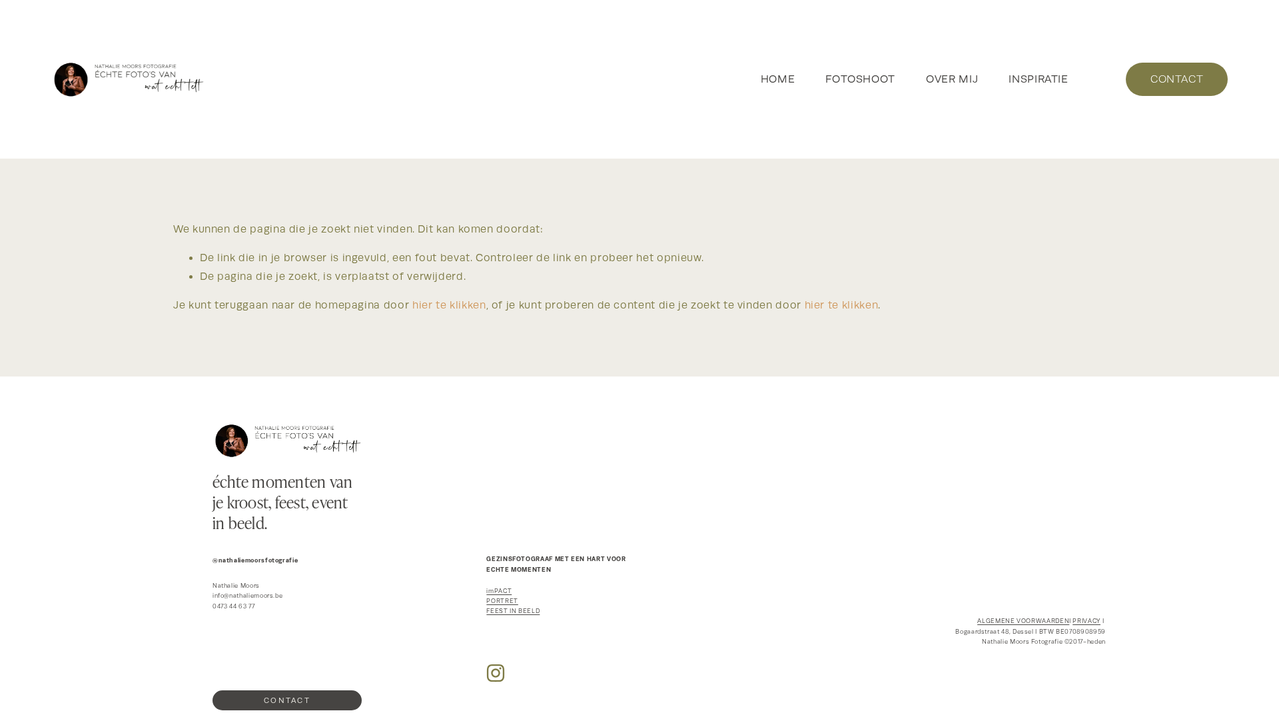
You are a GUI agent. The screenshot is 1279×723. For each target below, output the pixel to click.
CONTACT (1176, 79)
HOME (778, 79)
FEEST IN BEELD (513, 611)
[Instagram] (495, 673)
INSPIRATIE (1038, 79)
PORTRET (502, 601)
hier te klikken (449, 305)
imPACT (499, 591)
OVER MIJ (952, 79)
